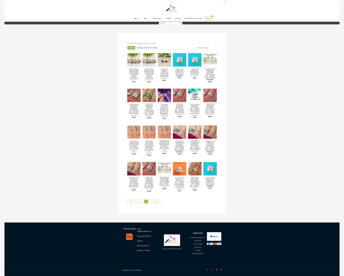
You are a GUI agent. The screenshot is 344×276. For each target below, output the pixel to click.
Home (129, 43)
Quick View (134, 65)
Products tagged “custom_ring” (141, 43)
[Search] (181, 23)
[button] (225, 2)
